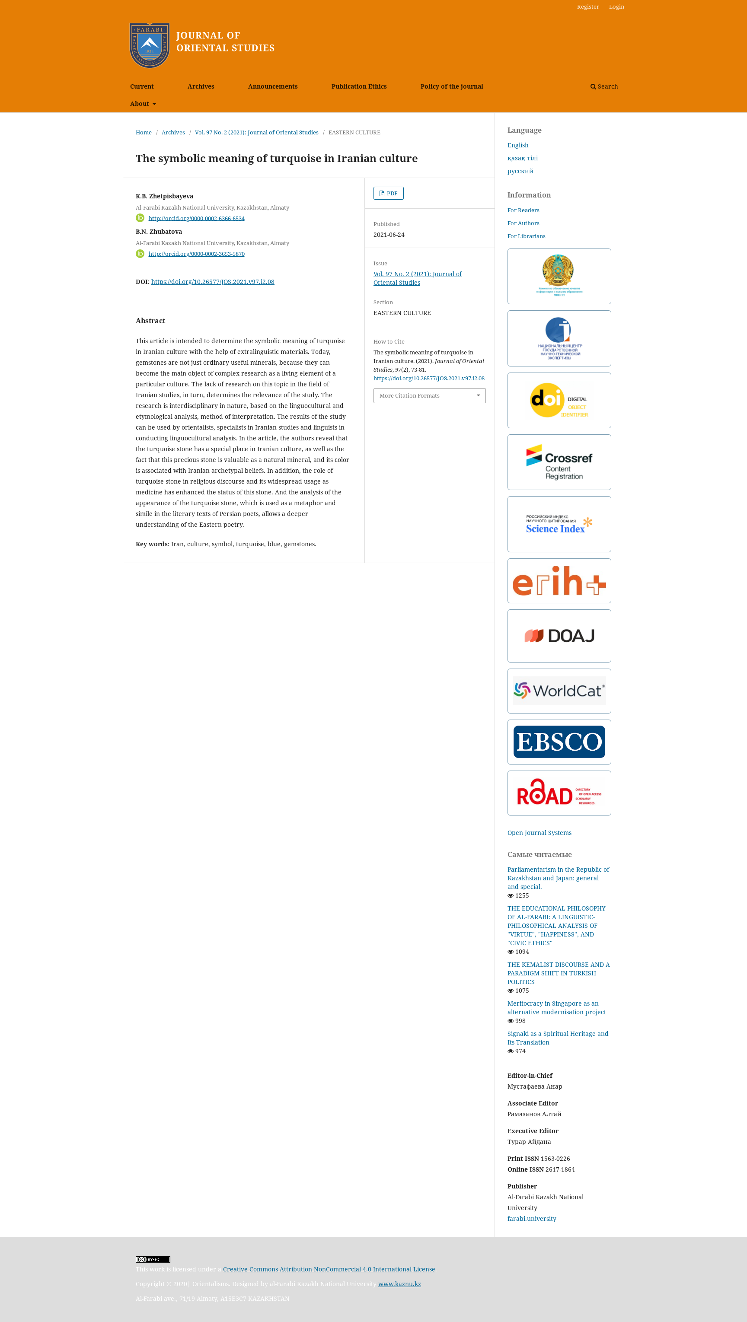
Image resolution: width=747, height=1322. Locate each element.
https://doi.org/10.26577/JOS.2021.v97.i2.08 (213, 281)
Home (144, 132)
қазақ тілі (523, 158)
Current (142, 86)
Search (607, 86)
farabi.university (532, 1218)
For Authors (524, 223)
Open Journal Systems (539, 832)
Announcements (273, 86)
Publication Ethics (359, 86)
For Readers (524, 210)
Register (588, 6)
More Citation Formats (410, 395)
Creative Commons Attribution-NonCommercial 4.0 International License (329, 1269)
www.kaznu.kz (399, 1284)
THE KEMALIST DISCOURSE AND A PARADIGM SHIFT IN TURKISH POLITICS (559, 973)
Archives (201, 86)
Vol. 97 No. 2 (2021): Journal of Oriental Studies (257, 132)
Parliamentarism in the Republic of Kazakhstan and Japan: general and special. (558, 878)
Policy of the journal (452, 86)
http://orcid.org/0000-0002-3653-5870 (197, 254)
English (518, 145)
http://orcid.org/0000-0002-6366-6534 (197, 218)
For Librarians (527, 236)
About (140, 103)
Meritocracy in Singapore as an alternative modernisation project (557, 1007)
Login (616, 6)
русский (520, 171)
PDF (392, 193)
